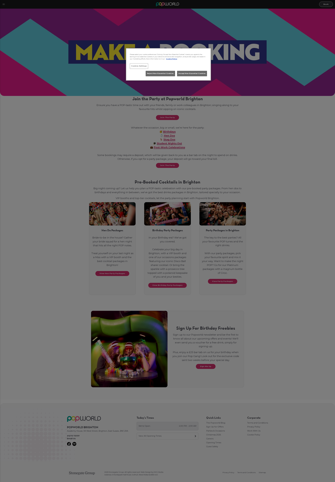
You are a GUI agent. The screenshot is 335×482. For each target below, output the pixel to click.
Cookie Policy (171, 59)
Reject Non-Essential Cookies (160, 73)
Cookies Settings (139, 66)
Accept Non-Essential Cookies (192, 73)
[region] (168, 64)
